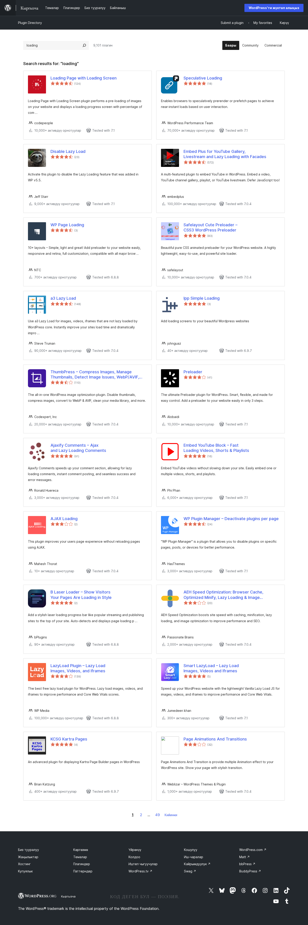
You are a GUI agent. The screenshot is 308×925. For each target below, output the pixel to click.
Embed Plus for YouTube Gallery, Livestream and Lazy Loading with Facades (225, 154)
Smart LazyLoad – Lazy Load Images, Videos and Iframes (211, 668)
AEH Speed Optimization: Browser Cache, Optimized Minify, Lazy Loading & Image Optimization (223, 595)
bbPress (247, 864)
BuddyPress (250, 871)
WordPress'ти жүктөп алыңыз (274, 8)
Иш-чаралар (193, 857)
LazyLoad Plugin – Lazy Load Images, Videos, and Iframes (78, 668)
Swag (190, 871)
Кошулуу (190, 850)
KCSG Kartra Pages (69, 739)
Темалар (80, 857)
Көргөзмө (80, 850)
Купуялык (25, 871)
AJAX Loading (64, 518)
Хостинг (24, 864)
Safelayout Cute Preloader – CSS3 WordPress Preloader (210, 227)
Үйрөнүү (135, 850)
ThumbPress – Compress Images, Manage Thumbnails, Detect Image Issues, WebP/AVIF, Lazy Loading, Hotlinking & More (95, 374)
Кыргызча (68, 896)
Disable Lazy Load (68, 151)
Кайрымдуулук (197, 864)
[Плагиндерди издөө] (84, 45)
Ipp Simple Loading (202, 298)
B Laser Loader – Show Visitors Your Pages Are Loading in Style (81, 595)
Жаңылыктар (28, 857)
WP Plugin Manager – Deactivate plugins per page (231, 518)
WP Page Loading (67, 224)
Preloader (193, 371)
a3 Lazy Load (63, 298)
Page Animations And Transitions (215, 739)
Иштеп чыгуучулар (143, 864)
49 (157, 815)
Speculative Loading (203, 78)
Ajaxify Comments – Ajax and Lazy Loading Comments (78, 448)
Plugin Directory (30, 23)
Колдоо (134, 857)
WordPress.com (253, 850)
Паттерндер (82, 871)
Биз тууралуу (28, 850)
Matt (244, 857)
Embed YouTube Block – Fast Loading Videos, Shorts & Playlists (216, 448)
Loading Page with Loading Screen (84, 78)
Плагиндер (81, 864)
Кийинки (171, 815)
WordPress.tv (140, 871)
